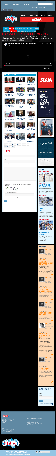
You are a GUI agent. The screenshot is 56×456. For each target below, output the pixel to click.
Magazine (25, 4)
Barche (36, 16)
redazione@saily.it (8, 431)
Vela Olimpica (13, 31)
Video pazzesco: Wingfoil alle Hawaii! (45, 313)
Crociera (23, 16)
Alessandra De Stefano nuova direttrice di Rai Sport (45, 335)
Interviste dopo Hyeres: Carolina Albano (9, 129)
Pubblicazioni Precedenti (45, 404)
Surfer (46, 251)
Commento (6, 166)
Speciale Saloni (20, 28)
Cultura (42, 16)
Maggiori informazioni (44, 451)
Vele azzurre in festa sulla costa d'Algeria (45, 185)
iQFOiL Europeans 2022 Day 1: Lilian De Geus (31, 106)
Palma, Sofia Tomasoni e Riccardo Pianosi (30, 140)
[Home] (10, 23)
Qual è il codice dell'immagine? (11, 192)
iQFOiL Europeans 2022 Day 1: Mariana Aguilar (9, 118)
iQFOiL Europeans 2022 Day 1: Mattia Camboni (20, 106)
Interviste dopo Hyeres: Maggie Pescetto (31, 118)
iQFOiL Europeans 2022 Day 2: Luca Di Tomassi (31, 94)
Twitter (6, 10)
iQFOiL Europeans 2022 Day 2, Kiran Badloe (9, 95)
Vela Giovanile (28, 31)
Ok (36, 451)
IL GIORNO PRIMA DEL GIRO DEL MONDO (45, 233)
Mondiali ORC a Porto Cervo (45, 209)
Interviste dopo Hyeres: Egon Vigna (20, 129)
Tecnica (49, 16)
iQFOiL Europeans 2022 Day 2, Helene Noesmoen (20, 94)
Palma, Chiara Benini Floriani (21, 140)
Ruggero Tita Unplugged (9, 84)
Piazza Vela (15, 4)
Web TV (6, 4)
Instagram (11, 10)
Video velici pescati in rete (48, 253)
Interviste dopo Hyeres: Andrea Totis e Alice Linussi (21, 118)
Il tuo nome (6, 153)
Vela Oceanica (46, 219)
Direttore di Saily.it (49, 326)
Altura (22, 31)
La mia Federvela (48, 328)
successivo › (7, 146)
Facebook (3, 10)
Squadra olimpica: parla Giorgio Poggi (31, 83)
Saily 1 (6, 28)
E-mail (5, 159)
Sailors (36, 28)
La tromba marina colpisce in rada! (44, 369)
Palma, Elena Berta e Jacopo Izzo (9, 140)
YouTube (9, 10)
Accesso (3, 422)
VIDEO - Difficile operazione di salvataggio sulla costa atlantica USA (46, 262)
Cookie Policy (4, 421)
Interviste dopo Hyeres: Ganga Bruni (31, 129)
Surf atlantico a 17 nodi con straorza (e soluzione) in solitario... (45, 289)
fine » (13, 146)
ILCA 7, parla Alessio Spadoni (21, 83)
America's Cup (6, 31)
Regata (30, 16)
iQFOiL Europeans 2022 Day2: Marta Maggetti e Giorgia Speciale (9, 107)
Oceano (18, 31)
